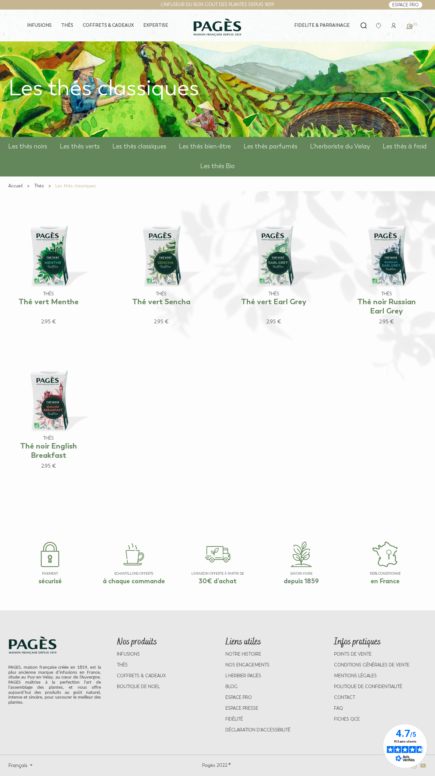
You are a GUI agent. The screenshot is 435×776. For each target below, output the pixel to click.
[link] (393, 25)
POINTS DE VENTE (353, 654)
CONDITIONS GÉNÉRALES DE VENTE (372, 665)
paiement (50, 574)
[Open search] (363, 25)
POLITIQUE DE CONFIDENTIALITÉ (368, 686)
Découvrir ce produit (42, 333)
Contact (344, 697)
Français (18, 765)
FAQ (338, 708)
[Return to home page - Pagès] (217, 27)
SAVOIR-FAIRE (301, 574)
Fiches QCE (347, 719)
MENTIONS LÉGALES (355, 676)
